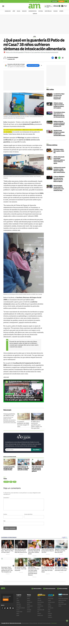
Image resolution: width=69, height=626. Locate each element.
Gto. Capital (19, 606)
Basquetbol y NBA (41, 610)
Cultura (49, 600)
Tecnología (29, 610)
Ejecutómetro (29, 602)
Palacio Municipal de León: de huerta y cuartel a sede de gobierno (37, 469)
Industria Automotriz (62, 600)
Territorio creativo (51, 602)
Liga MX (39, 598)
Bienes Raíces (61, 602)
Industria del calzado (62, 604)
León (14, 11)
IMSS (11, 482)
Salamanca (19, 604)
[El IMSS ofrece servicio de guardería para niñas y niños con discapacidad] (37, 416)
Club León (39, 600)
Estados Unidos (19, 611)
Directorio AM (40, 623)
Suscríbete (61, 1)
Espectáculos (48, 11)
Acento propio (50, 598)
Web (4, 520)
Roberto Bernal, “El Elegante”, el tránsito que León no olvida (23, 468)
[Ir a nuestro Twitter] (5, 608)
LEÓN (15, 482)
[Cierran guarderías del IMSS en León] (10, 418)
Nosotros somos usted (47, 623)
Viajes (49, 610)
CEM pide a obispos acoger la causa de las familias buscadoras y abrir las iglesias (59, 105)
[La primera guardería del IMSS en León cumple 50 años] (23, 416)
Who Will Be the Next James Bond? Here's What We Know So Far (21, 551)
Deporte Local (40, 615)
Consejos (49, 615)
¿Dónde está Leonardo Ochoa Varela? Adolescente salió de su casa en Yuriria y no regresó (59, 160)
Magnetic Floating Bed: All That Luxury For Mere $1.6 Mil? (61, 551)
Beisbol (39, 608)
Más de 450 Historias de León (9, 456)
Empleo (59, 606)
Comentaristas (40, 606)
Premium (28, 596)
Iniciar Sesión (54, 1)
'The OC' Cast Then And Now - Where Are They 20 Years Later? (7, 551)
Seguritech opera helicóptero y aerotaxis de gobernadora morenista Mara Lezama (59, 133)
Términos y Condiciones (33, 623)
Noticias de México (37, 588)
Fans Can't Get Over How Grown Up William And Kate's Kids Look (61, 569)
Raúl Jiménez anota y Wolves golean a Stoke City (59, 151)
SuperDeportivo (32, 11)
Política (28, 598)
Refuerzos (39, 604)
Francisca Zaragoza (13, 57)
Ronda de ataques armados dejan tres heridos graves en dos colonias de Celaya (59, 188)
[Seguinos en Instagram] (10, 608)
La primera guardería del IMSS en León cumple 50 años (23, 424)
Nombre (5, 514)
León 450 (35, 13)
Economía (60, 596)
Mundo (18, 615)
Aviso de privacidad (25, 623)
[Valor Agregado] (63, 595)
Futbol (39, 596)
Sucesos (55, 11)
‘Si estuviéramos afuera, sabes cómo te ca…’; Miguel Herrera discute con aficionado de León (59, 114)
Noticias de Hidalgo (63, 588)
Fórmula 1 (39, 613)
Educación (50, 613)
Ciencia (28, 608)
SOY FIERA (40, 11)
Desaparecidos (30, 606)
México (18, 613)
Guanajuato (8, 11)
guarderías (6, 482)
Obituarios (50, 617)
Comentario (6, 497)
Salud (49, 611)
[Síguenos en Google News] (13, 608)
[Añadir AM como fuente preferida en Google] (48, 6)
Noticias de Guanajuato (50, 588)
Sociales (49, 606)
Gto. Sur (18, 610)
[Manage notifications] (67, 621)
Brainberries (8, 554)
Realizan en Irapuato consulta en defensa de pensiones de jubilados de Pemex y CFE (59, 124)
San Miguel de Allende (21, 608)
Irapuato (24, 11)
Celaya (18, 11)
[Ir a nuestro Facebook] (2, 608)
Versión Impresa (54, 623)
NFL (38, 611)
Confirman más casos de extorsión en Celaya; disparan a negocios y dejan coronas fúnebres (59, 170)
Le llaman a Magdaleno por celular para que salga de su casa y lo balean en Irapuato (59, 179)
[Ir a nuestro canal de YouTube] (7, 608)
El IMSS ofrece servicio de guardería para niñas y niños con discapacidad (36, 425)
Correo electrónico (28, 514)
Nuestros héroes (41, 602)
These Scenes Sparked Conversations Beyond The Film (48, 551)
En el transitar (50, 608)
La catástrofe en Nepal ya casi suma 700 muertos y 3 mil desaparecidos (59, 96)
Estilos (49, 604)
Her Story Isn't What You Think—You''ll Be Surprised (20, 569)
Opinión (61, 11)
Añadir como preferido (33, 65)
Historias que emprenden (63, 598)
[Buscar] (2, 1)
